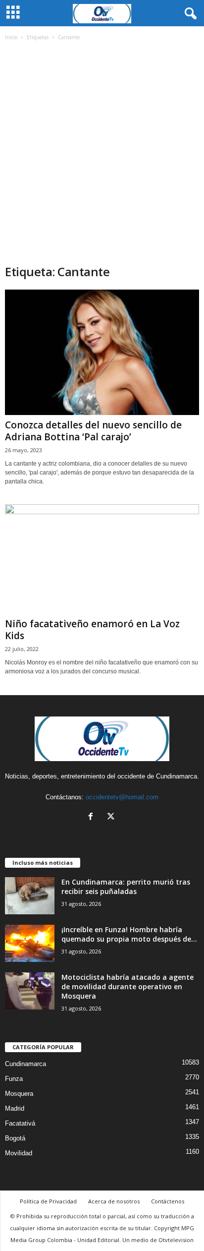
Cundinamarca (25, 1064)
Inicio (11, 37)
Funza (14, 1078)
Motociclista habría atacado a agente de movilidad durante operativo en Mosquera (127, 986)
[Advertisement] (102, 157)
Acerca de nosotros (114, 1201)
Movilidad (18, 1153)
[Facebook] (93, 817)
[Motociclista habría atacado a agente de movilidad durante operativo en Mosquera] (29, 991)
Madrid (14, 1108)
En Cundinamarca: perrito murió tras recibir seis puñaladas (125, 886)
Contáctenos (167, 1201)
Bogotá (15, 1138)
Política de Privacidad (48, 1201)
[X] (112, 817)
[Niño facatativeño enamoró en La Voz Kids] (102, 559)
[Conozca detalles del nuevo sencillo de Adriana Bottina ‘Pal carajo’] (102, 352)
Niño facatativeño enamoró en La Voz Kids (92, 629)
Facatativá (20, 1123)
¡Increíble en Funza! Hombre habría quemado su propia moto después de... (129, 934)
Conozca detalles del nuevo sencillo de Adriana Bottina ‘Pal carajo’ (93, 430)
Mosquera (19, 1093)
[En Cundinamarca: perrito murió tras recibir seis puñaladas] (29, 895)
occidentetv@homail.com (122, 797)
